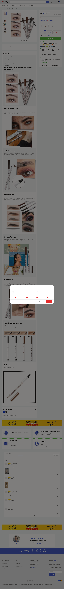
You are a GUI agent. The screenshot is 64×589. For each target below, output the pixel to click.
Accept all (49, 301)
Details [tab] (32, 286)
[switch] (16, 297)
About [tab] (46, 286)
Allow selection (42, 301)
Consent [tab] (17, 286)
